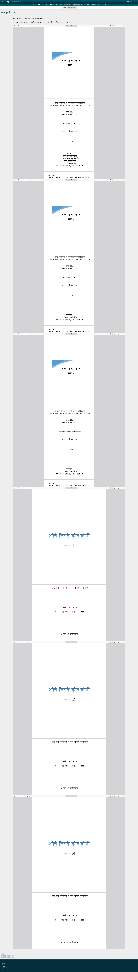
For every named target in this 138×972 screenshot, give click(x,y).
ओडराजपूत (5, 2)
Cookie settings (5, 967)
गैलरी (88, 4)
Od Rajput (130, 1)
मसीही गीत (38, 4)
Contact (3, 961)
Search (105, 5)
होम (33, 4)
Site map (3, 964)
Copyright (4, 963)
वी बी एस (64, 7)
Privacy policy (4, 966)
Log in (3, 969)
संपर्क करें (100, 4)
